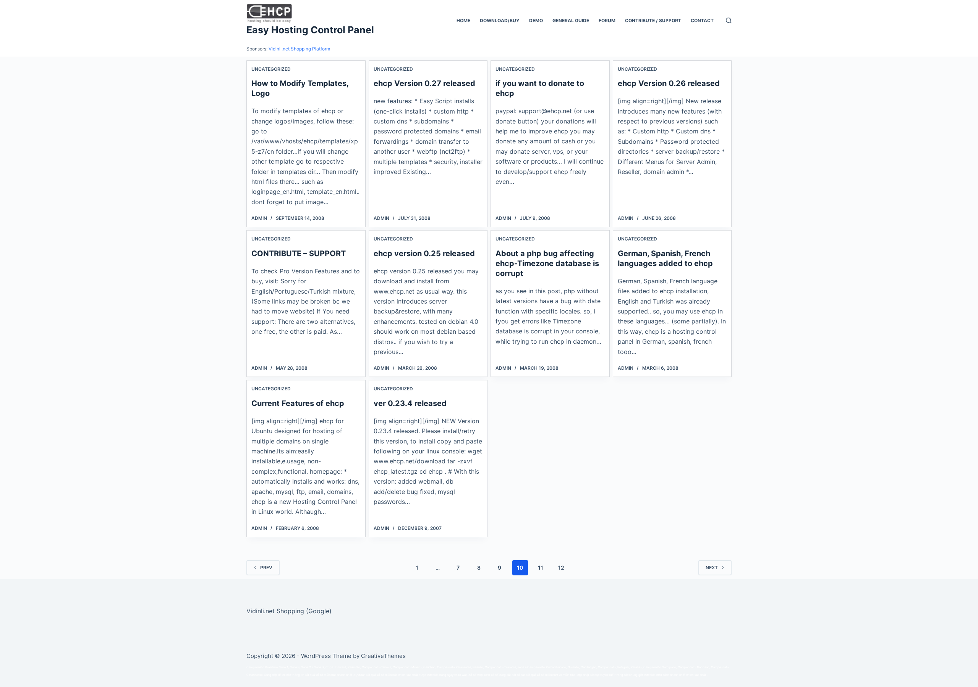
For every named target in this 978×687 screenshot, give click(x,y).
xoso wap (461, 675)
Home (463, 20)
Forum (607, 20)
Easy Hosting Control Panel (310, 30)
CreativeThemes (383, 655)
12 (561, 567)
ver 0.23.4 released (410, 403)
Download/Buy (500, 20)
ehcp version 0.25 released (424, 253)
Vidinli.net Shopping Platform (299, 49)
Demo (536, 20)
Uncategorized (271, 69)
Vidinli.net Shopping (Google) (289, 611)
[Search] (729, 20)
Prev (266, 567)
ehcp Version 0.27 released (424, 83)
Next (712, 567)
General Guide (570, 20)
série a (522, 667)
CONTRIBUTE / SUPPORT (653, 20)
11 (540, 567)
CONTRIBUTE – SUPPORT (298, 253)
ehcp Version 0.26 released (669, 83)
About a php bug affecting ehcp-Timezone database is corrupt (547, 263)
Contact (702, 20)
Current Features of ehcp (297, 403)
